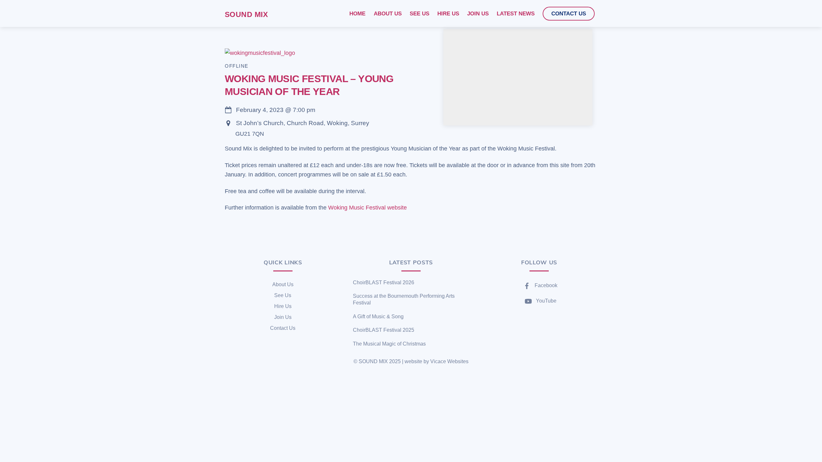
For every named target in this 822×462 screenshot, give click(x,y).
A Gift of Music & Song (378, 316)
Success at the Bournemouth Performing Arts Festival (404, 299)
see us (419, 14)
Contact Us (282, 328)
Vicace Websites (449, 361)
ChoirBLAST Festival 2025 (383, 330)
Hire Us (283, 306)
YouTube (545, 301)
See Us (282, 295)
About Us (282, 284)
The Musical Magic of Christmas (389, 343)
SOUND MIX (373, 361)
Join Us (283, 317)
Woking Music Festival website (367, 207)
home (357, 14)
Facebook (545, 285)
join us (478, 14)
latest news (516, 14)
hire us (448, 14)
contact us (568, 14)
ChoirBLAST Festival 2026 (383, 282)
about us (388, 14)
